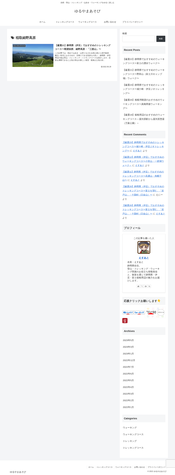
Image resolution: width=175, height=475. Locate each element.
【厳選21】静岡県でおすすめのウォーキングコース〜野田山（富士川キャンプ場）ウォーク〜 (144, 74)
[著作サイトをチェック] (138, 286)
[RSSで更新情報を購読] (149, 286)
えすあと (137, 150)
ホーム (91, 467)
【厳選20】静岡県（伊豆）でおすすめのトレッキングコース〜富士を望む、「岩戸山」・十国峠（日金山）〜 (143, 190)
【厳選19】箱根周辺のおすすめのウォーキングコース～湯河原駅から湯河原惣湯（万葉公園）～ (144, 119)
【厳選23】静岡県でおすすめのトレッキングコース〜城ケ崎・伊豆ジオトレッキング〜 (144, 89)
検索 (124, 33)
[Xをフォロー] (142, 286)
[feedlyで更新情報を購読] (145, 286)
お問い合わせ (139, 467)
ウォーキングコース (123, 467)
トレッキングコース (104, 467)
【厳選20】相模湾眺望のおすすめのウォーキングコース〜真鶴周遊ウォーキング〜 (144, 104)
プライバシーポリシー (157, 467)
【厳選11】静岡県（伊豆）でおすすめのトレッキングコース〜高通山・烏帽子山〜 (143, 176)
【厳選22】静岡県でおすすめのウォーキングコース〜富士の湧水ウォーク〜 (144, 61)
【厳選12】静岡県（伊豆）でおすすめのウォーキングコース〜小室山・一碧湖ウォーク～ (143, 161)
